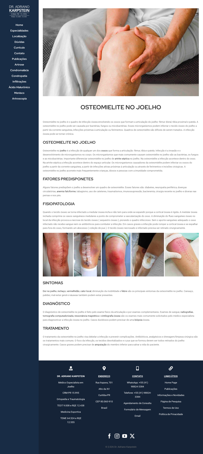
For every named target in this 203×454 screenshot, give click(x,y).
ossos (104, 150)
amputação (101, 344)
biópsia (138, 319)
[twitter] (132, 436)
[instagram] (117, 436)
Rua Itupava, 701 (104, 382)
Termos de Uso (171, 407)
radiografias (186, 312)
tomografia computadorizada (58, 315)
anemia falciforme (66, 191)
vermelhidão (73, 291)
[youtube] (124, 436)
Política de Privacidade (171, 414)
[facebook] (109, 436)
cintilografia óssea (110, 315)
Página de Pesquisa (171, 401)
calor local (86, 291)
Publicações (170, 389)
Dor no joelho (50, 291)
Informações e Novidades (170, 395)
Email (137, 415)
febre (124, 291)
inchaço (62, 291)
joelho (63, 150)
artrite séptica (122, 158)
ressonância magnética (86, 315)
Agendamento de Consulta (137, 403)
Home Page (171, 382)
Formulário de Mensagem (137, 409)
